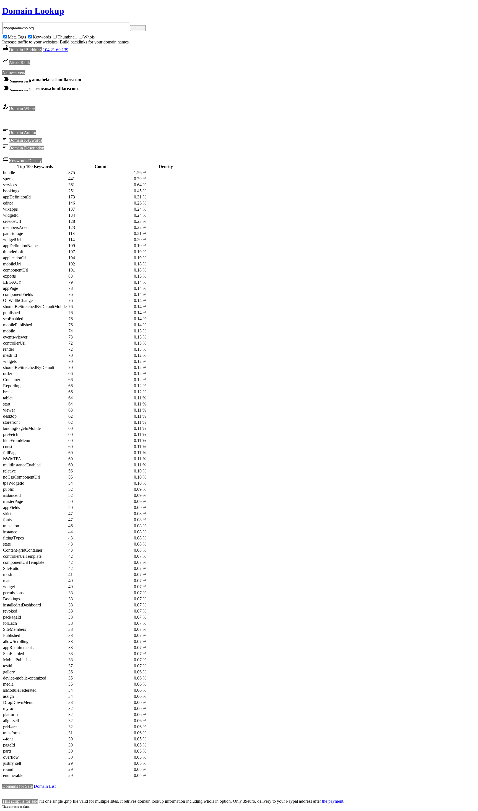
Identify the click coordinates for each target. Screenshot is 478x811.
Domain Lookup (33, 11)
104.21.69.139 (55, 49)
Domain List (45, 786)
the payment (332, 801)
